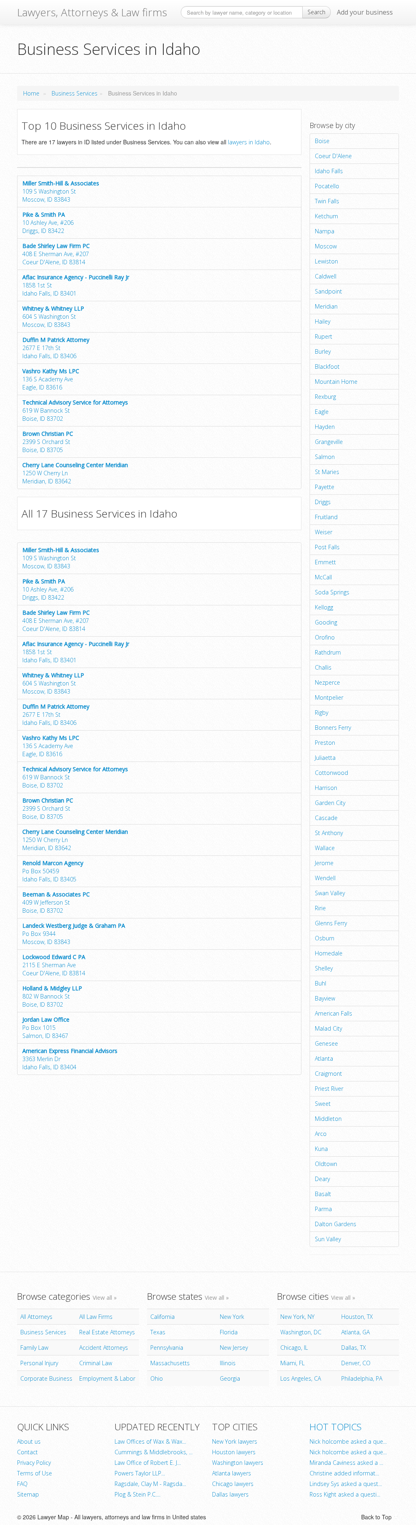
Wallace (325, 848)
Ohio (156, 1378)
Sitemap (28, 1494)
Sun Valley (328, 1239)
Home (31, 93)
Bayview (325, 998)
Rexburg (325, 396)
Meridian (326, 306)
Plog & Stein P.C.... (137, 1494)
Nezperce (327, 682)
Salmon (325, 457)
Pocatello (327, 186)
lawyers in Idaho (249, 142)
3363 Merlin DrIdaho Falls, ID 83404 (69, 1059)
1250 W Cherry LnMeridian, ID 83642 (75, 473)
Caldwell (325, 276)
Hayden (325, 427)
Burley (323, 351)
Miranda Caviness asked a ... (346, 1462)
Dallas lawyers (230, 1494)
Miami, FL (292, 1363)
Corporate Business (46, 1378)
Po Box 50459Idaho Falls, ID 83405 (52, 871)
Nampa (324, 231)
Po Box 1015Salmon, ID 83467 (45, 1028)
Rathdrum (328, 652)
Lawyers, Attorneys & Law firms (92, 12)
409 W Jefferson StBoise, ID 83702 (56, 902)
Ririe (320, 908)
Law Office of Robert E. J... (148, 1462)
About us (29, 1441)
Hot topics (336, 1427)
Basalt (323, 1194)
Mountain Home (336, 381)
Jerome (324, 863)
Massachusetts (170, 1363)
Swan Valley (330, 893)
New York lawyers (234, 1441)
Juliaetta (325, 757)
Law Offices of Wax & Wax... (150, 1441)
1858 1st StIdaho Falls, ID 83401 (75, 285)
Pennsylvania (166, 1347)
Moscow (326, 246)
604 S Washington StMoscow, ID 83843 (53, 316)
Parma (323, 1209)
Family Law (34, 1347)
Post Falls (327, 547)
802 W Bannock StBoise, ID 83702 (52, 996)
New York (232, 1317)
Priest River (329, 1088)
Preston (325, 742)
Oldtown (326, 1164)
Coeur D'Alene (333, 156)
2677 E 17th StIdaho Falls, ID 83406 (55, 348)
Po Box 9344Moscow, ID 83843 (73, 934)
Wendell (325, 878)
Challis (323, 667)
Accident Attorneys (103, 1347)
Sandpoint (328, 291)
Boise (322, 141)
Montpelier (329, 697)
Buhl (320, 983)
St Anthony (329, 833)
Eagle (322, 412)
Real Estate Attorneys (107, 1332)
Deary (322, 1179)
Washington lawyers (237, 1462)
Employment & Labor (107, 1378)
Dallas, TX (353, 1347)
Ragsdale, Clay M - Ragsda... (150, 1484)
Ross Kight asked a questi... (345, 1494)
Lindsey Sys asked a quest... (346, 1484)
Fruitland (326, 517)
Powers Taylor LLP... (140, 1473)
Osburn (324, 938)
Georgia (230, 1378)
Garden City (330, 803)
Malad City (328, 1028)
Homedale (328, 953)
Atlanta (324, 1058)
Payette (324, 487)
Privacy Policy (34, 1462)
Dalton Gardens (335, 1224)
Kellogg (324, 607)
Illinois (228, 1363)
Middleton (328, 1119)
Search (316, 12)
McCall (323, 577)
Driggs (323, 502)
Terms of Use (34, 1473)
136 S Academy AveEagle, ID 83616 (50, 379)
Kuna (321, 1149)
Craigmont (328, 1073)
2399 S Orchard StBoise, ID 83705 (47, 442)
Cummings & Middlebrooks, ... (154, 1452)
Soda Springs (332, 592)
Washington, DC (300, 1332)
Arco (321, 1134)
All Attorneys (36, 1317)
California (162, 1317)
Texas (157, 1332)
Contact (27, 1452)
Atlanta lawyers (231, 1473)
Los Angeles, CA (300, 1378)
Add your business (365, 12)
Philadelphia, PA (361, 1378)
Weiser (323, 532)
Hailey (322, 321)
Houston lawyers (234, 1452)
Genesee (326, 1043)
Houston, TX (357, 1317)
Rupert (323, 336)
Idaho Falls (329, 171)
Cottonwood (331, 773)
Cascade (326, 818)
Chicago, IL (294, 1347)
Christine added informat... (344, 1473)
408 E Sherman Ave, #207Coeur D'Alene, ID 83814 (56, 254)
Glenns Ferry (331, 923)
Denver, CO (355, 1363)
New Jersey (234, 1347)
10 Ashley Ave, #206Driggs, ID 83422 (48, 223)
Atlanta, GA (355, 1332)
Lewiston (326, 261)
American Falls (333, 1013)
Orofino (325, 637)
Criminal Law (95, 1363)
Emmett (325, 562)
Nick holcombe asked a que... (348, 1441)
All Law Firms (96, 1317)
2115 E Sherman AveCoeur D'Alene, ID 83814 (53, 965)
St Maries (327, 472)
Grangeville (329, 442)
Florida (229, 1332)
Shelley (324, 968)
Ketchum (326, 216)
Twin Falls (327, 201)
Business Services (75, 93)
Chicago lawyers (233, 1484)
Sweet (323, 1103)
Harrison (326, 788)
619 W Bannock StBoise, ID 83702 (75, 410)
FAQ (22, 1484)
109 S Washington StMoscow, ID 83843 (60, 191)
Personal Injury (39, 1363)
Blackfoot (327, 366)
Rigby (321, 712)
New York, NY (297, 1317)
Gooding (326, 622)
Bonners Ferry (333, 727)
